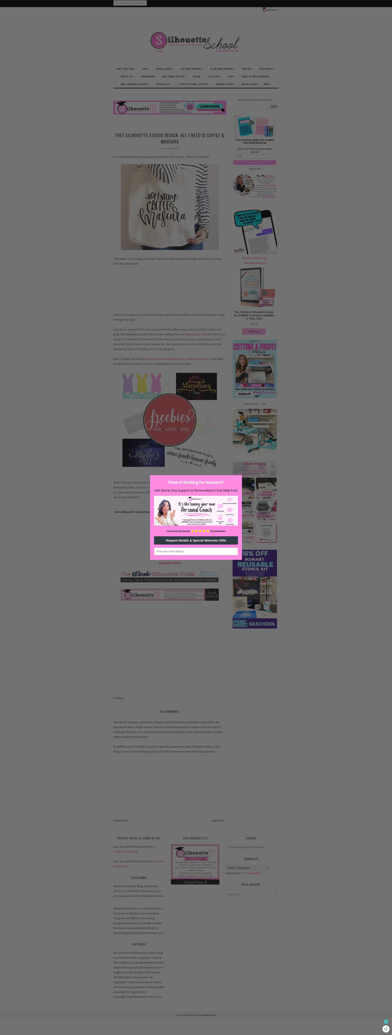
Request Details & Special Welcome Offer (196, 540)
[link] (196, 511)
